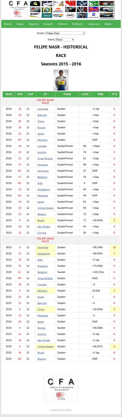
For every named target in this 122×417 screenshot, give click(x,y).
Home (8, 24)
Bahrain (42, 115)
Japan (40, 202)
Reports (34, 24)
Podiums (77, 24)
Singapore (43, 189)
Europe (41, 233)
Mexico (41, 214)
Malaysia (42, 195)
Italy (40, 183)
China (40, 121)
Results (48, 24)
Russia (41, 127)
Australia (42, 109)
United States (45, 208)
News (20, 24)
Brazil (40, 220)
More (108, 24)
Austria (41, 152)
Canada (42, 146)
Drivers (62, 24)
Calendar (94, 24)
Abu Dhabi (43, 226)
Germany (43, 171)
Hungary (42, 164)
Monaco (42, 140)
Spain (40, 133)
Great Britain (45, 158)
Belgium (42, 177)
